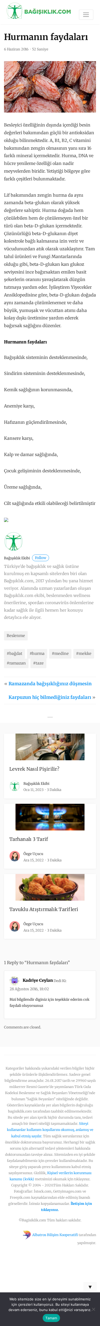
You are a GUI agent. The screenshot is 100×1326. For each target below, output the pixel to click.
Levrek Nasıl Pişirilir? (34, 769)
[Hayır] (93, 1309)
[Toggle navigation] (86, 15)
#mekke (83, 653)
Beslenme (16, 635)
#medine (60, 653)
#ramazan (16, 663)
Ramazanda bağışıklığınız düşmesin (50, 684)
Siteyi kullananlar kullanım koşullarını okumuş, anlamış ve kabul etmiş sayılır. (50, 1129)
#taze (38, 663)
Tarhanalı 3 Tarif (28, 839)
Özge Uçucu (33, 854)
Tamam (51, 1318)
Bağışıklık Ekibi (25, 558)
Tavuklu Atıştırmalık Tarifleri (43, 909)
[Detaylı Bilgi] (6, 519)
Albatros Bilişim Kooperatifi (55, 1235)
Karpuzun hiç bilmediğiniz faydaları (50, 697)
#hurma (37, 653)
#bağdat (14, 653)
